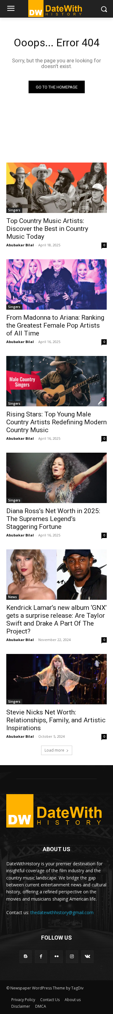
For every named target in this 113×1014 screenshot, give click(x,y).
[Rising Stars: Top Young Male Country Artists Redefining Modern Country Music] (56, 381)
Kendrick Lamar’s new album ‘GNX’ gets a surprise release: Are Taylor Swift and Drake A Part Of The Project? (56, 619)
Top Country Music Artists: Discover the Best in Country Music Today (47, 228)
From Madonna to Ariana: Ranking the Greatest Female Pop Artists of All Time (55, 325)
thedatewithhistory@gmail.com (62, 912)
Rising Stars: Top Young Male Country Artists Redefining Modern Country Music (56, 422)
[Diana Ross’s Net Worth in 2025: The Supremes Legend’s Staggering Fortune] (56, 478)
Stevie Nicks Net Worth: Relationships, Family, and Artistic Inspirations (55, 720)
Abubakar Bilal (20, 245)
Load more (54, 750)
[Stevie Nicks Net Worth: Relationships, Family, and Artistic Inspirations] (56, 679)
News (12, 597)
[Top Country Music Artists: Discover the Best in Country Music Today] (56, 188)
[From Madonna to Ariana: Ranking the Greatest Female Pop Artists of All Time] (56, 284)
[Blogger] (25, 956)
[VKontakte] (87, 956)
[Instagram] (72, 956)
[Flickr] (56, 956)
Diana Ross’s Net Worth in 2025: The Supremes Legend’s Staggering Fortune (53, 518)
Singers (14, 210)
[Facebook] (41, 956)
